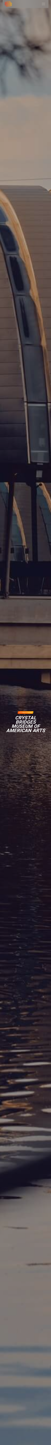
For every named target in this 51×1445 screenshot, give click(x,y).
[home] (7, 4)
